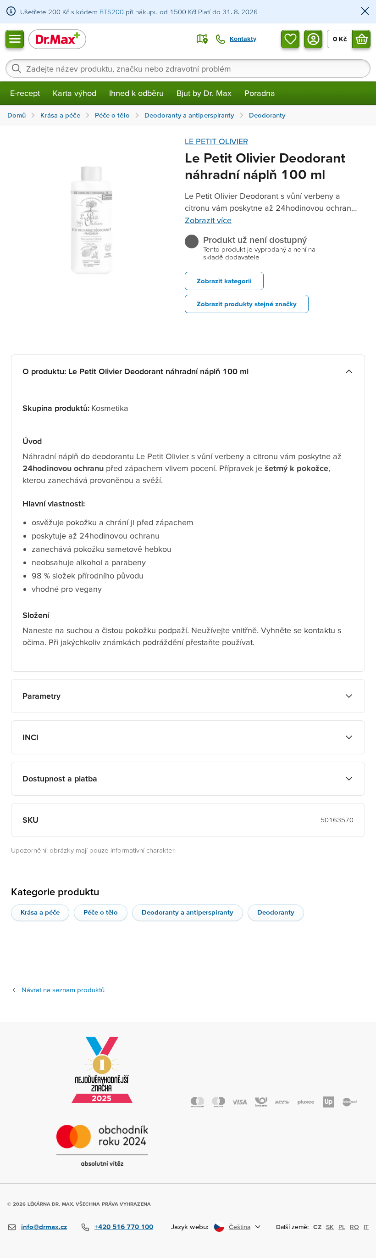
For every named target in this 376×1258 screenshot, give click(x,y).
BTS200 (112, 12)
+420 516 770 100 (123, 1226)
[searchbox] (188, 68)
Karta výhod (74, 93)
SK (330, 1226)
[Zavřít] (364, 12)
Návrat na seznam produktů (63, 990)
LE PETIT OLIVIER (216, 141)
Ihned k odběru (136, 93)
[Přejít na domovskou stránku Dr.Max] (57, 39)
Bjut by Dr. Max (204, 93)
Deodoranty (275, 912)
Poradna (259, 93)
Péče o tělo (100, 912)
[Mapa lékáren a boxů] (202, 39)
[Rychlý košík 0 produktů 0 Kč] (361, 39)
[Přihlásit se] (313, 39)
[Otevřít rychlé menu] (15, 39)
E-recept (25, 93)
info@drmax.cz (44, 1226)
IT (366, 1226)
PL (341, 1226)
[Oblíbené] (290, 39)
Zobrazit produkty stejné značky (247, 304)
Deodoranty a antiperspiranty (187, 912)
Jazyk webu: (190, 1226)
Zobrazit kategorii (224, 281)
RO (354, 1226)
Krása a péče (40, 912)
